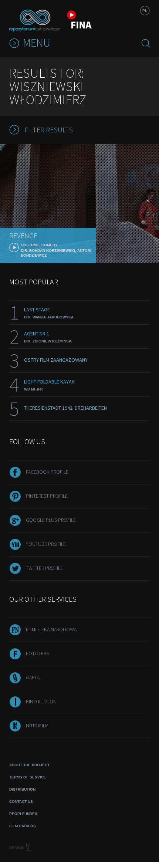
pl (144, 11)
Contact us (21, 802)
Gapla (33, 677)
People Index (23, 814)
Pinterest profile (47, 496)
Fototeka (37, 653)
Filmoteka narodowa (51, 629)
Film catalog (22, 826)
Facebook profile (47, 472)
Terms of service (27, 777)
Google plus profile (51, 520)
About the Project (29, 765)
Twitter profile (44, 568)
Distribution (22, 789)
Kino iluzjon (41, 701)
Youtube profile (46, 544)
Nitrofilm (37, 725)
